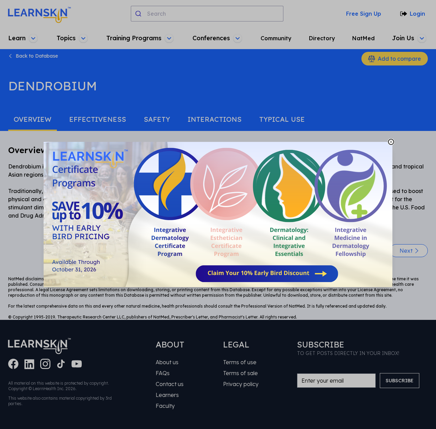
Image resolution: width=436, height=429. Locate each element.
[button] (218, 214)
